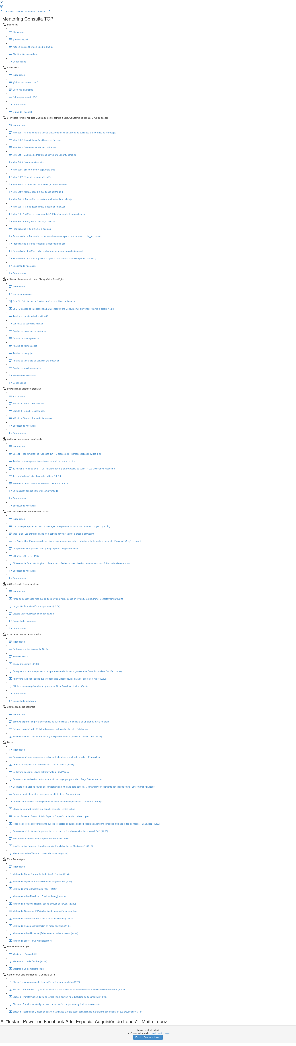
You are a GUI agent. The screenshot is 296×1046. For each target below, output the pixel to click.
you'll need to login (160, 1033)
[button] (2, 2)
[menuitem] (2, 7)
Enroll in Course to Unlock (148, 1037)
